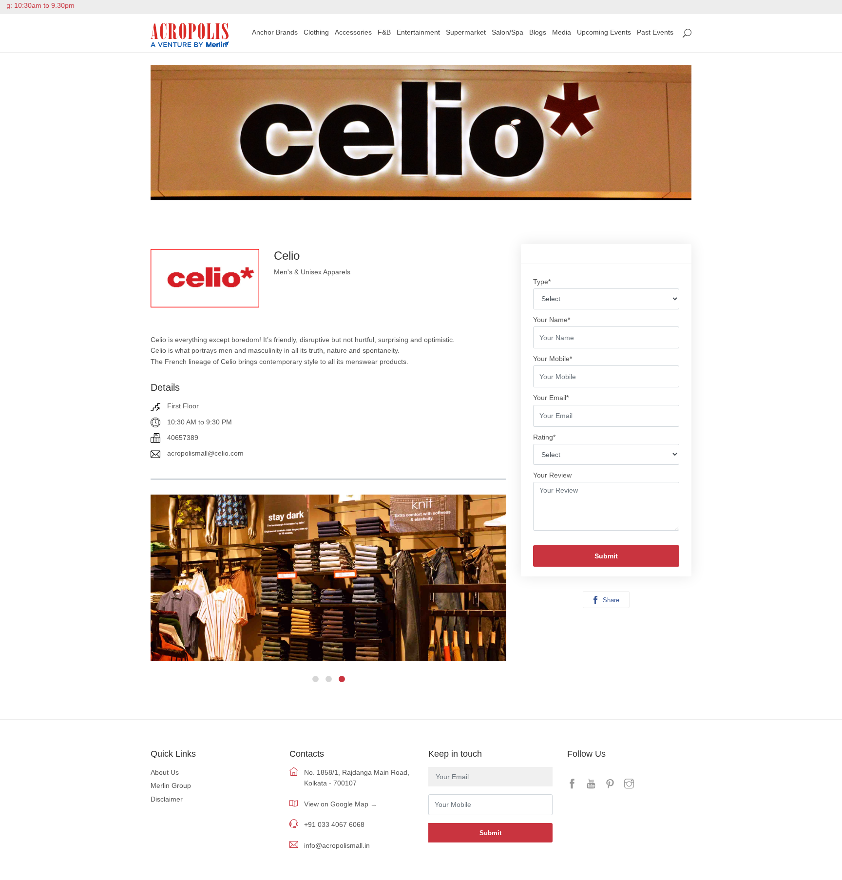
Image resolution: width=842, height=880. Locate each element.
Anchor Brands (275, 32)
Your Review (552, 475)
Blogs (537, 32)
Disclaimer (167, 799)
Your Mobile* (552, 359)
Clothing (316, 32)
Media (561, 32)
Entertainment (418, 32)
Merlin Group (171, 785)
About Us (165, 772)
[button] (315, 679)
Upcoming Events (604, 32)
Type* (542, 282)
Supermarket (466, 32)
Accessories (353, 32)
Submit (606, 556)
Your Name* (551, 320)
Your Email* (551, 398)
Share (610, 600)
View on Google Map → (340, 804)
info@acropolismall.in (337, 845)
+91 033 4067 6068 (334, 824)
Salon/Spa (507, 32)
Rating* (544, 437)
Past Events (655, 32)
